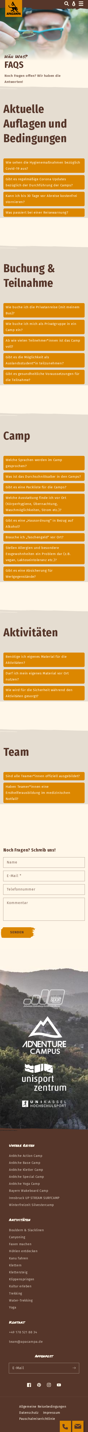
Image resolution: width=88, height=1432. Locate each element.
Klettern (15, 1265)
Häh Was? (16, 56)
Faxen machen (20, 1244)
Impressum (51, 1413)
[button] (66, 3)
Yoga (12, 1307)
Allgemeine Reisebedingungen (42, 1407)
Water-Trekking (20, 1300)
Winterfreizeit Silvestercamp (31, 1205)
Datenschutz (29, 1413)
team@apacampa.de (26, 1342)
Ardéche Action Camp (25, 1156)
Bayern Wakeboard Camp (28, 1191)
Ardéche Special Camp (26, 1177)
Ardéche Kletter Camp (26, 1170)
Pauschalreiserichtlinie (37, 1419)
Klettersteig (18, 1272)
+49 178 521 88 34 (23, 1332)
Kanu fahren (18, 1258)
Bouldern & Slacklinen (26, 1230)
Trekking (15, 1293)
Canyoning (17, 1237)
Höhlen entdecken (23, 1251)
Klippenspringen (21, 1279)
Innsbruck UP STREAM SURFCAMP (34, 1198)
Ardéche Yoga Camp (24, 1184)
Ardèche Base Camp (24, 1163)
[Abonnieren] (74, 1368)
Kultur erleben (20, 1286)
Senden (17, 932)
